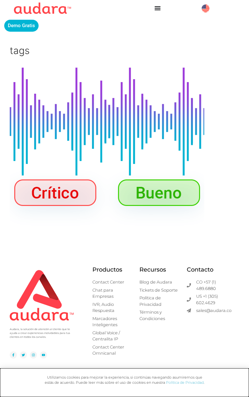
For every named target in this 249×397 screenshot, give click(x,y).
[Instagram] (33, 355)
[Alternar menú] (157, 8)
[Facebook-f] (13, 355)
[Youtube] (43, 355)
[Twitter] (23, 355)
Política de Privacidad (185, 382)
